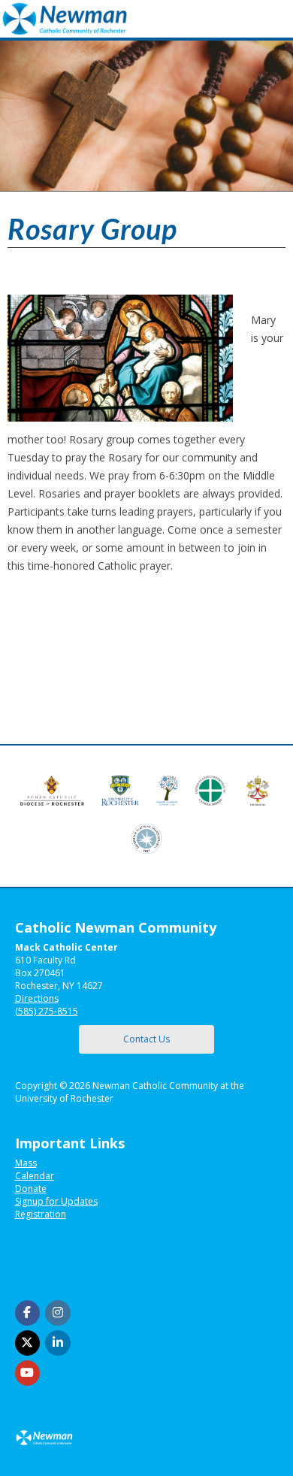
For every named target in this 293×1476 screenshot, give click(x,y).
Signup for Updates (56, 1201)
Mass (26, 1163)
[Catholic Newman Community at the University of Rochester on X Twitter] (28, 1343)
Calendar (34, 1175)
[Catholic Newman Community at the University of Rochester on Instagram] (58, 1313)
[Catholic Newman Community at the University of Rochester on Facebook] (28, 1313)
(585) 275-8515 (46, 1011)
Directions (37, 998)
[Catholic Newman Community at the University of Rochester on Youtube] (28, 1373)
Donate (31, 1188)
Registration (40, 1214)
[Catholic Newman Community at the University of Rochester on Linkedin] (58, 1343)
